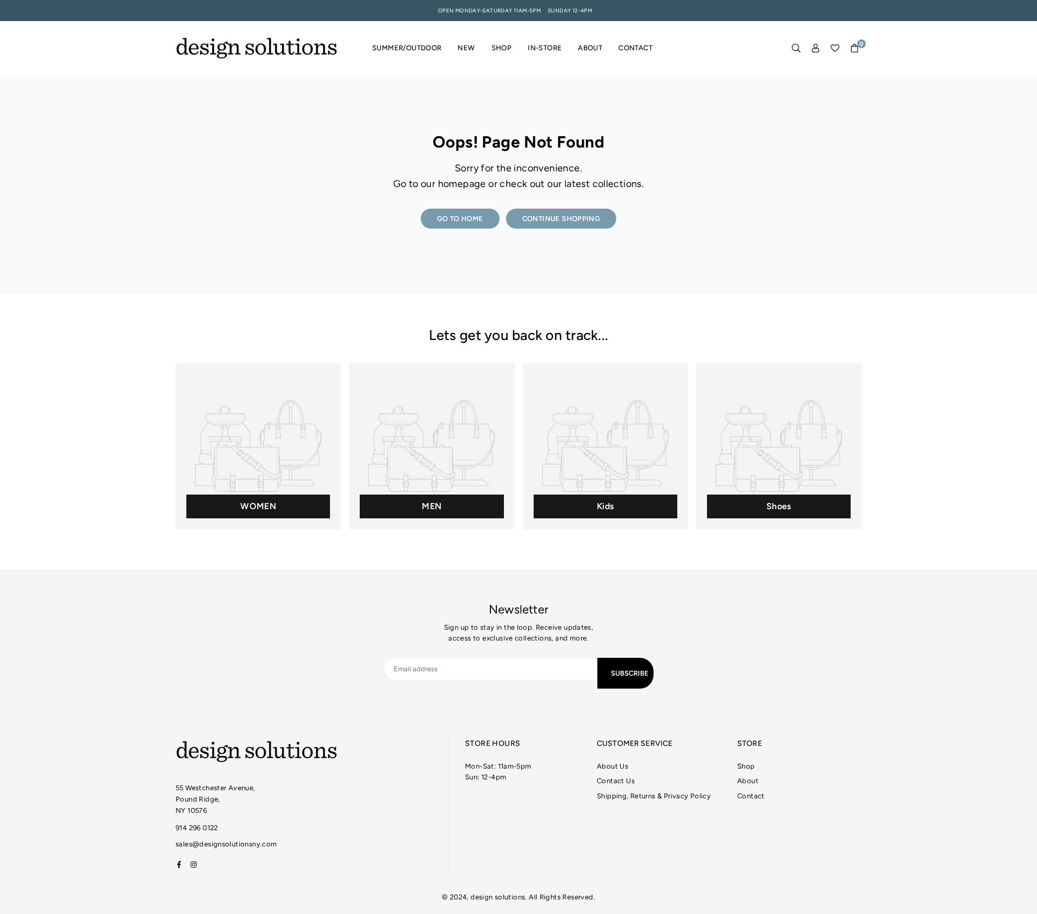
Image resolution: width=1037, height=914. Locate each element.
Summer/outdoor (406, 48)
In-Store (545, 48)
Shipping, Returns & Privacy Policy (654, 796)
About (590, 48)
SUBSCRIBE (630, 673)
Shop (501, 48)
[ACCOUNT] (815, 48)
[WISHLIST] (835, 48)
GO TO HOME (460, 219)
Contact (635, 48)
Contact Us (616, 781)
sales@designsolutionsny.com (226, 844)
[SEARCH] (796, 48)
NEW (466, 48)
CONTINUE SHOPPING (561, 219)
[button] (854, 48)
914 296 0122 (197, 828)
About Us (612, 766)
